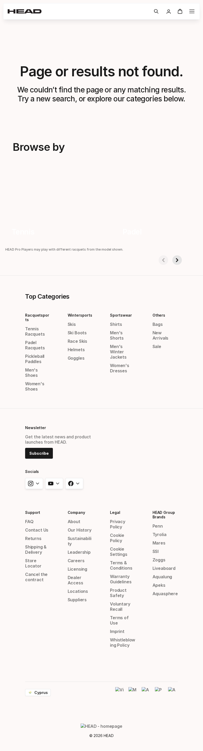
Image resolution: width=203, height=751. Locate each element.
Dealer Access (75, 580)
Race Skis (77, 341)
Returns (33, 538)
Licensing (77, 569)
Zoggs (159, 559)
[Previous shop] (163, 260)
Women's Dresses (119, 368)
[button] (156, 11)
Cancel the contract (36, 577)
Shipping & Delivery (36, 549)
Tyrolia (160, 534)
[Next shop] (177, 260)
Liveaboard (164, 568)
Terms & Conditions (121, 565)
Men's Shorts (117, 335)
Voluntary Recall (120, 606)
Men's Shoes (31, 372)
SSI (156, 551)
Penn (158, 526)
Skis (72, 324)
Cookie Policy (117, 538)
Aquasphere (165, 593)
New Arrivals (161, 335)
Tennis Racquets (35, 331)
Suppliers (77, 599)
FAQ (29, 521)
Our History (79, 530)
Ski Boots (77, 332)
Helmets (76, 349)
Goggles (76, 358)
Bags (158, 324)
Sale (157, 346)
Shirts (116, 324)
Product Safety (118, 593)
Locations (78, 591)
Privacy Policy (117, 524)
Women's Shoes (34, 386)
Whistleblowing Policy (122, 642)
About (74, 521)
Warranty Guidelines (120, 579)
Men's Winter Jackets (118, 352)
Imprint (117, 631)
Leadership (79, 552)
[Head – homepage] (78, 11)
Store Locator (33, 563)
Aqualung (162, 576)
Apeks (159, 585)
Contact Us (36, 530)
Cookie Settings (118, 551)
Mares (159, 543)
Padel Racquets (35, 345)
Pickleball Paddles (34, 359)
